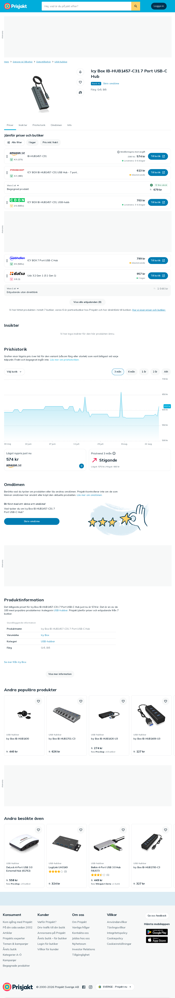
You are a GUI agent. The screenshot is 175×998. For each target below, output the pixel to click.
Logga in (159, 6)
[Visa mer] (7, 156)
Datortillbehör (43, 61)
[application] (87, 412)
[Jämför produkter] (80, 92)
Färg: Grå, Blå (98, 89)
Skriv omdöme (111, 83)
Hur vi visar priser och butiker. (149, 309)
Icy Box (45, 635)
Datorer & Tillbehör (23, 61)
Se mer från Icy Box (15, 662)
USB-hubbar (61, 61)
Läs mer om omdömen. (90, 495)
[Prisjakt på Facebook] (84, 986)
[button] (80, 72)
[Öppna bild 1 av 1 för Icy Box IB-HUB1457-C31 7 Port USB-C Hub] (40, 93)
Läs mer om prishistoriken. (64, 359)
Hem (6, 61)
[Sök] (135, 6)
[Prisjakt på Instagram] (91, 986)
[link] (24, 725)
